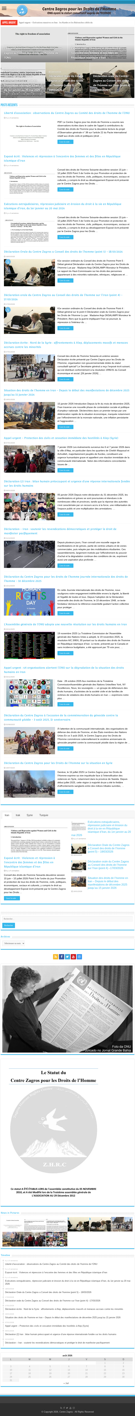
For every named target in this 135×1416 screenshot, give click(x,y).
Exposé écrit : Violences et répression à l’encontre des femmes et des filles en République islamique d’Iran (95, 53)
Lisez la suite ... (65, 142)
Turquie (43, 815)
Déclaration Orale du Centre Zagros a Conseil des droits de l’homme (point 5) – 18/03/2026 (63, 251)
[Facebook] (61, 956)
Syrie (30, 815)
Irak (18, 815)
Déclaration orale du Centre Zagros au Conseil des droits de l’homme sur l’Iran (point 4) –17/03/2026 (108, 865)
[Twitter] (67, 956)
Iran (7, 815)
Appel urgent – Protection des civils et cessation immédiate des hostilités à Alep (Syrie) (61, 438)
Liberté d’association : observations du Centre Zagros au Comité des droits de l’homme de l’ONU (33, 53)
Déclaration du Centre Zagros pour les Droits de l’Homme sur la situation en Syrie (58, 763)
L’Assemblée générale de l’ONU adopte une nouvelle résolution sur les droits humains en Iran (65, 624)
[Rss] (55, 956)
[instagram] (79, 956)
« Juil (66, 1383)
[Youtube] (73, 956)
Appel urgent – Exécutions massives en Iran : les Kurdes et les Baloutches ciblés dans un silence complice (66, 22)
